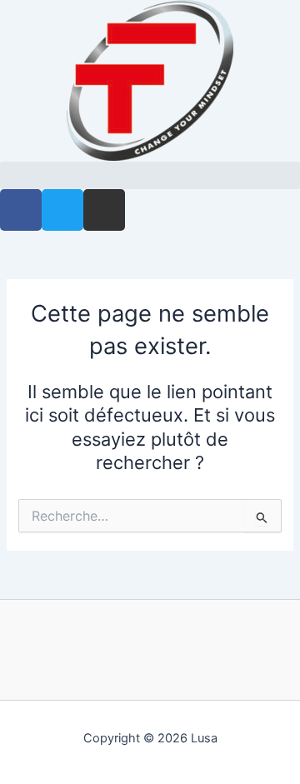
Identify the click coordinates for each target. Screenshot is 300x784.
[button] (150, 175)
